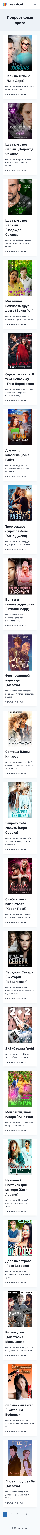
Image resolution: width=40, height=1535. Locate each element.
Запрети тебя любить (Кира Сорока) (16, 827)
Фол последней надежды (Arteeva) (17, 680)
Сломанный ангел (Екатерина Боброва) (19, 1410)
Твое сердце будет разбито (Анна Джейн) (16, 531)
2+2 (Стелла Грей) (19, 1048)
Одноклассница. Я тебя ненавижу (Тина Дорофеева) (19, 379)
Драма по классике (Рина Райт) (17, 455)
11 (27, 1514)
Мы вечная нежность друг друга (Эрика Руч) (19, 306)
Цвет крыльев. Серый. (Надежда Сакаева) (19, 149)
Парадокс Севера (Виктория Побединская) (19, 977)
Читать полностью (15, 94)
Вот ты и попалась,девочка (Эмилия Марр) (19, 604)
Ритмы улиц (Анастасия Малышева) (14, 1337)
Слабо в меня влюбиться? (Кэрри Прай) (15, 904)
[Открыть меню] (35, 4)
